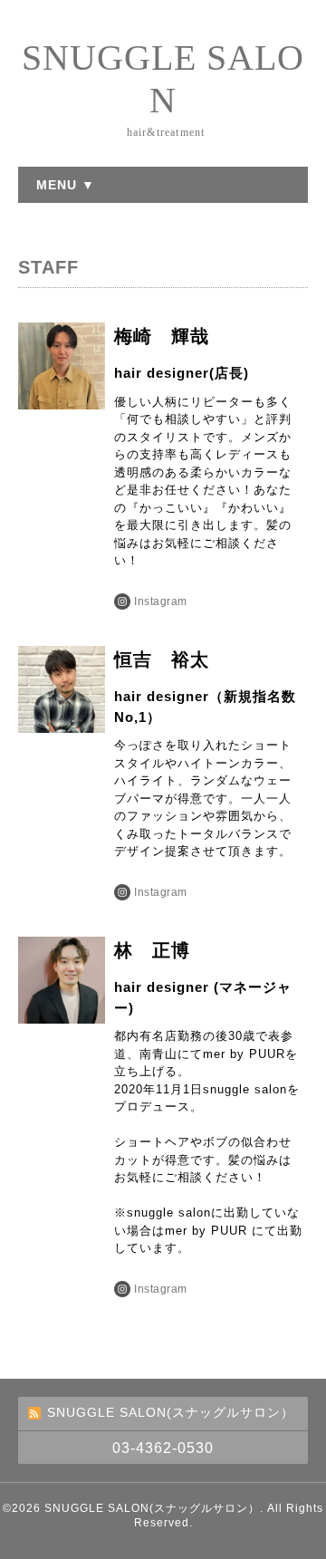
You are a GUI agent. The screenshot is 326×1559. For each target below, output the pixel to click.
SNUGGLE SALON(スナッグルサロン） (152, 1508)
